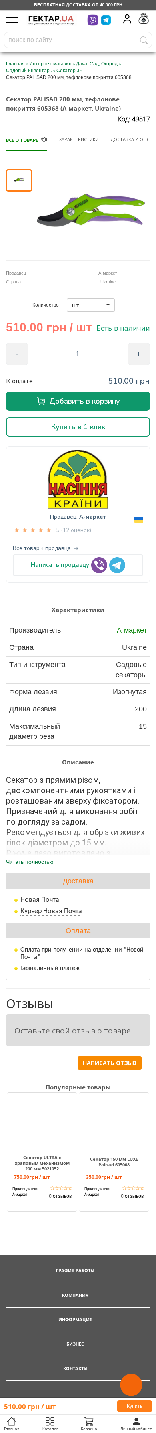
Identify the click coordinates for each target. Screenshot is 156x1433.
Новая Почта (39, 900)
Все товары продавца (42, 548)
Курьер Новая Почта (51, 911)
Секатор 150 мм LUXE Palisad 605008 (114, 1162)
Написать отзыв (109, 1063)
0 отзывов (60, 1196)
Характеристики (79, 139)
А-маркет (92, 517)
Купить (134, 1406)
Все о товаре (22, 140)
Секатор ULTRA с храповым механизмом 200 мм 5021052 (42, 1163)
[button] (91, 305)
